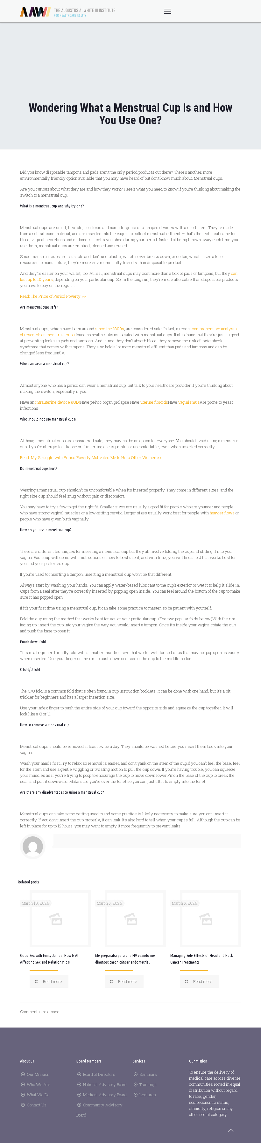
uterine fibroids (154, 402)
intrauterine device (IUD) (57, 402)
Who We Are (38, 1084)
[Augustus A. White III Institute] (68, 11)
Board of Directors (99, 1074)
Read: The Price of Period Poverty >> (53, 296)
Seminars (148, 1074)
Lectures (147, 1095)
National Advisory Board (105, 1084)
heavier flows (222, 513)
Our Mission (38, 1074)
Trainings (148, 1084)
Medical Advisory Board (105, 1095)
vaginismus (189, 402)
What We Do (38, 1095)
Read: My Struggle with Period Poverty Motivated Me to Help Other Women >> (91, 457)
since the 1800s (109, 328)
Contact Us (36, 1105)
